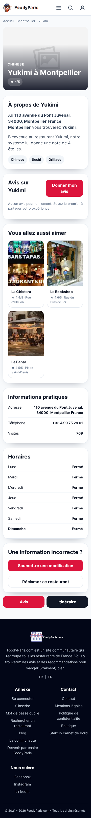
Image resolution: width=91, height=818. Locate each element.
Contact (68, 698)
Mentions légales (68, 706)
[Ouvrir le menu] (58, 7)
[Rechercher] (70, 7)
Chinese (17, 159)
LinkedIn (22, 791)
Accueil (8, 21)
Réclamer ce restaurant (45, 581)
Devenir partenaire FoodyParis (22, 750)
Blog (22, 733)
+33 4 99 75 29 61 (67, 423)
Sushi (36, 159)
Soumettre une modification (45, 565)
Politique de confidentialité (68, 716)
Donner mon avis (64, 188)
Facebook (22, 777)
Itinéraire (67, 601)
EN (50, 677)
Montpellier (26, 21)
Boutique (68, 726)
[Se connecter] (82, 7)
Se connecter (23, 698)
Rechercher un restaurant (23, 723)
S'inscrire (22, 706)
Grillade (55, 159)
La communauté (22, 740)
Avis (24, 601)
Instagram (22, 784)
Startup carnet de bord (69, 733)
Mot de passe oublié (22, 713)
